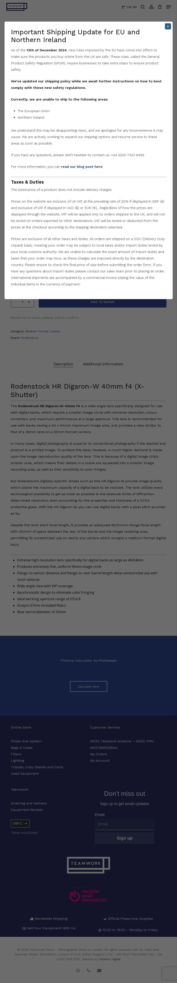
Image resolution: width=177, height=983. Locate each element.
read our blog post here (82, 167)
